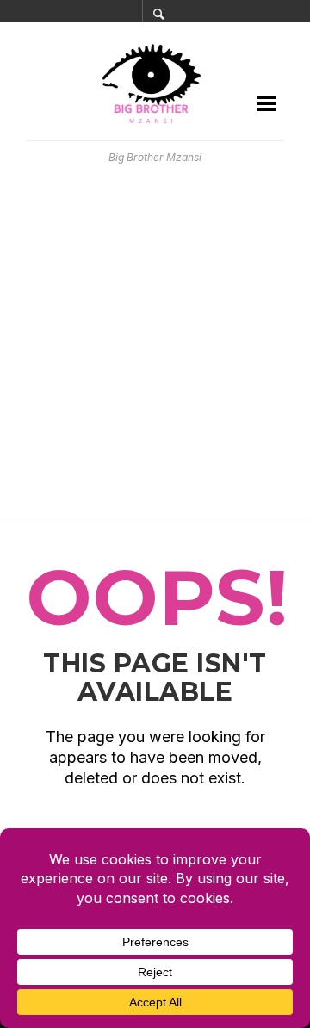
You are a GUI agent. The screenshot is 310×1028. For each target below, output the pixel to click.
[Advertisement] (155, 341)
